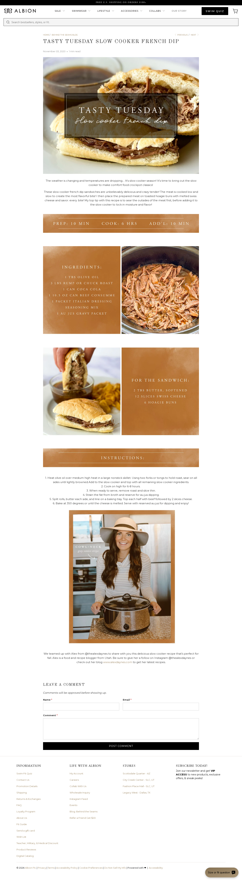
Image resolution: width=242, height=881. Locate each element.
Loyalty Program (25, 811)
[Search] (8, 22)
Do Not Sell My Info (115, 867)
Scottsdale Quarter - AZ (136, 773)
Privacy (42, 867)
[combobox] (124, 22)
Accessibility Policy (67, 867)
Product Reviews (26, 849)
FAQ (19, 805)
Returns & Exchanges (28, 799)
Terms (51, 867)
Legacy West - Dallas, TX (136, 792)
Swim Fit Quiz (24, 773)
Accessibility (156, 867)
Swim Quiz (215, 11)
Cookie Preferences (91, 867)
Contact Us (22, 779)
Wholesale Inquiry (80, 792)
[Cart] (234, 11)
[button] (60, 11)
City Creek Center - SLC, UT (138, 779)
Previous (182, 35)
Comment (50, 715)
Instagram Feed (79, 799)
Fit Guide (21, 824)
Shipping (21, 792)
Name (47, 699)
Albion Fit (30, 867)
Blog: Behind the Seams (83, 811)
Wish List (21, 836)
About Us (21, 817)
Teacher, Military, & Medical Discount (37, 843)
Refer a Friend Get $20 (83, 817)
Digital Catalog (25, 855)
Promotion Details (26, 786)
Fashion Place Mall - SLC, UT (138, 786)
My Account (76, 773)
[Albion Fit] (20, 11)
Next (194, 35)
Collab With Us (78, 786)
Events (73, 805)
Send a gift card (25, 830)
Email (127, 699)
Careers (74, 779)
